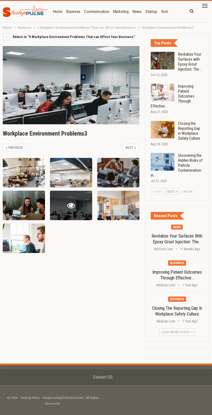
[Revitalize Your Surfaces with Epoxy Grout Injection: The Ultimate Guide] (162, 60)
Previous (15, 148)
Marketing (121, 11)
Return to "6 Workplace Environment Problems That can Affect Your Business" (73, 37)
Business (73, 11)
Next (129, 148)
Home (57, 11)
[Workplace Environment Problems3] (24, 172)
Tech (164, 11)
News (137, 11)
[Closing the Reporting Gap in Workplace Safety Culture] (162, 130)
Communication (96, 11)
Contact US (103, 377)
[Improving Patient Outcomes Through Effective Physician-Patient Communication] (162, 92)
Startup (151, 11)
